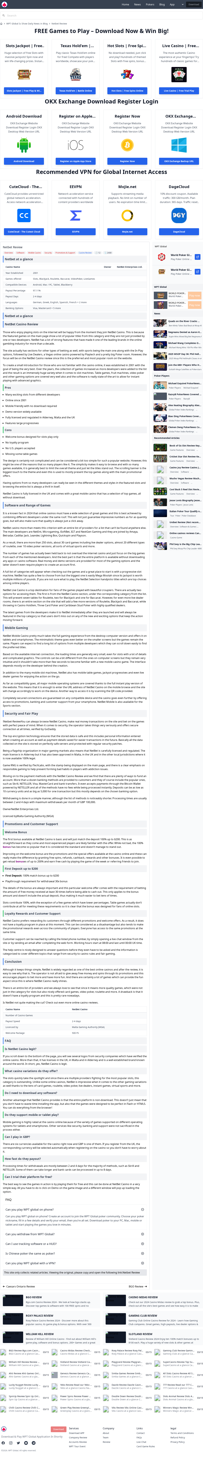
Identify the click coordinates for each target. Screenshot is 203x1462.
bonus (7, 847)
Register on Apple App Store (75, 116)
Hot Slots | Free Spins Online (127, 45)
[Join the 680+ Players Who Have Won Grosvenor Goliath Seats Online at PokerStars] (160, 367)
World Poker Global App (176, 293)
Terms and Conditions (182, 1433)
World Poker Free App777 (175, 298)
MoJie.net (127, 186)
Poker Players (175, 388)
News (137, 4)
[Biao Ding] (160, 418)
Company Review (78, 1437)
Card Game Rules (146, 1446)
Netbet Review (59, 23)
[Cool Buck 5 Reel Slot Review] (160, 491)
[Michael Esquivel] (160, 385)
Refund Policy (177, 1437)
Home (125, 4)
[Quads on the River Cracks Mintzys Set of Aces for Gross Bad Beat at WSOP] (160, 323)
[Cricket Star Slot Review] (160, 458)
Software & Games (188, 526)
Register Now (127, 116)
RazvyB (186, 399)
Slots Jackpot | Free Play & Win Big (24, 45)
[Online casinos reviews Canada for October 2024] (160, 535)
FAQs (139, 1437)
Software (185, 472)
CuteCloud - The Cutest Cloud (24, 186)
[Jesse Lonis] (160, 502)
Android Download (24, 116)
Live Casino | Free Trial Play (179, 45)
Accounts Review (78, 1441)
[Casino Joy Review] (160, 469)
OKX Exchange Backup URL (179, 116)
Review (106, 1441)
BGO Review (136, 1286)
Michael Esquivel (190, 388)
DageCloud (179, 186)
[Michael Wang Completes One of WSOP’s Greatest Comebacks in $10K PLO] (160, 345)
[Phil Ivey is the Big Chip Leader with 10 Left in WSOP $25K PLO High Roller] (160, 546)
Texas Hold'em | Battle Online (76, 45)
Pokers (150, 4)
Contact (141, 1433)
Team (105, 1437)
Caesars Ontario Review (20, 1286)
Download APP (76, 1433)
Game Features (177, 450)
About (106, 1433)
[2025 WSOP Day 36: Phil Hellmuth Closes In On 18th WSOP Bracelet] (160, 356)
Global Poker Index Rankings (181, 410)
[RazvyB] (160, 396)
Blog (162, 4)
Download (194, 4)
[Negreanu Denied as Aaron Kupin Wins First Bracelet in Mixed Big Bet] (160, 334)
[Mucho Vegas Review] (160, 480)
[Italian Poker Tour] (160, 513)
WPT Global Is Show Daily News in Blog (27, 23)
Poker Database (189, 516)
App (172, 4)
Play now (194, 295)
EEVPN (76, 186)
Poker (177, 516)
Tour (172, 516)
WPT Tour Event (77, 1446)
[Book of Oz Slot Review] (160, 447)
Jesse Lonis (188, 505)
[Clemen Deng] (160, 429)
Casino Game (176, 537)
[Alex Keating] (160, 407)
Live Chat (141, 1441)
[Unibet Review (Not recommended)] (160, 524)
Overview (190, 450)
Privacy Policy (177, 1441)
